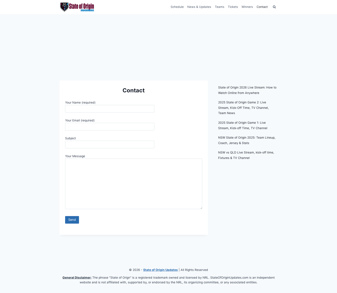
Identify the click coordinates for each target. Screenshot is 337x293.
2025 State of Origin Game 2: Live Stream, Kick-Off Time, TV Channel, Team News (243, 108)
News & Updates (199, 7)
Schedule (177, 7)
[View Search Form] (274, 7)
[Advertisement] (168, 40)
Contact (262, 7)
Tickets (233, 7)
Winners (247, 7)
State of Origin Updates (160, 270)
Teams (219, 7)
